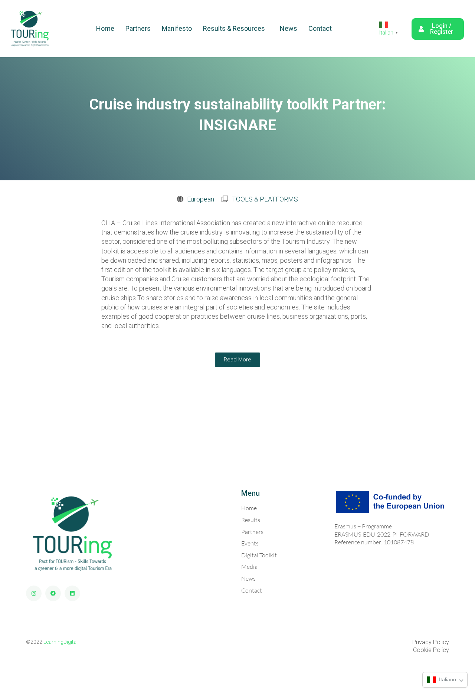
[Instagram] (34, 593)
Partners (138, 28)
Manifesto (177, 28)
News (288, 28)
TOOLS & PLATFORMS (265, 199)
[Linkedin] (72, 593)
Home (105, 28)
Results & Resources (234, 28)
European (200, 199)
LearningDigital (60, 642)
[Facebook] (53, 593)
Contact (320, 28)
